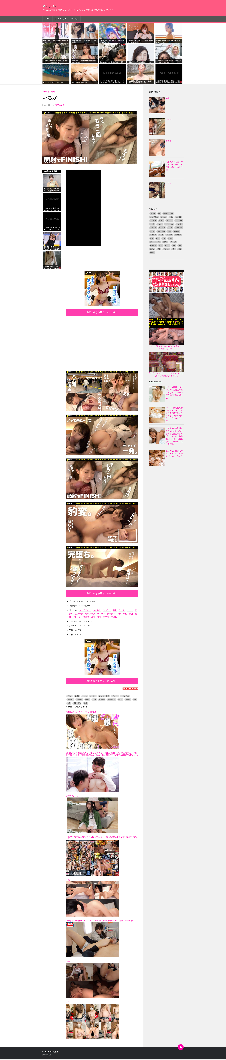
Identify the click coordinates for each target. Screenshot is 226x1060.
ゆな (68, 1002)
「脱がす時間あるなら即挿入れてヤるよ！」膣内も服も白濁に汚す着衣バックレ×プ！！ (102, 838)
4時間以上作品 (168, 213)
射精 (151, 238)
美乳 (180, 245)
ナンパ (160, 224)
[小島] (92, 980)
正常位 (170, 238)
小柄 (125, 614)
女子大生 (169, 234)
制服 (169, 231)
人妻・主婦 (161, 231)
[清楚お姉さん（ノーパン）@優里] (92, 731)
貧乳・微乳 (96, 617)
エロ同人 (74, 19)
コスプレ (169, 220)
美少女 (106, 617)
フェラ (170, 227)
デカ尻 (152, 224)
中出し (114, 617)
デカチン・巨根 (114, 614)
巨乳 (157, 238)
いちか (50, 97)
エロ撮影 (179, 217)
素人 (174, 245)
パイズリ (153, 227)
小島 (68, 961)
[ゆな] (92, 1021)
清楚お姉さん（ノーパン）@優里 (81, 712)
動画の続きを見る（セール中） (102, 312)
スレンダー (178, 220)
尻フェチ (79, 614)
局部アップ (90, 614)
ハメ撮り (97, 610)
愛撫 (163, 238)
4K (159, 213)
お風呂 (86, 617)
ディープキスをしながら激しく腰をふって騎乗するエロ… (166, 347)
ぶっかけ (107, 610)
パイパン (101, 614)
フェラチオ (178, 227)
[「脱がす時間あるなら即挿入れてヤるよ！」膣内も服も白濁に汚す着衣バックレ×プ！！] (92, 858)
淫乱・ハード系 (155, 242)
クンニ (130, 610)
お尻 (171, 217)
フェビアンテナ (60, 19)
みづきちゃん (72, 796)
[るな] (92, 899)
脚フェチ (166, 249)
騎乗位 (152, 252)
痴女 (160, 245)
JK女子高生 (154, 217)
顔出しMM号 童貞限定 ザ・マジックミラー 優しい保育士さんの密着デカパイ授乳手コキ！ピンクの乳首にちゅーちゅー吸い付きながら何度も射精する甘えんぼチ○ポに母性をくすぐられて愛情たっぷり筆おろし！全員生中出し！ (102, 754)
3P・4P (152, 213)
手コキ (122, 610)
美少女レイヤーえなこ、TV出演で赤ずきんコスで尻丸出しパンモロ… (166, 374)
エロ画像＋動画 (48, 92)
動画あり (177, 231)
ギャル (161, 220)
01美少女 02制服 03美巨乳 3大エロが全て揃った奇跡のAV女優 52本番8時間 (99, 921)
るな (68, 880)
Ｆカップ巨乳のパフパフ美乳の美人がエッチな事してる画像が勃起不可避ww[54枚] (174, 392)
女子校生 (178, 234)
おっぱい (164, 217)
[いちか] (90, 137)
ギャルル (49, 6)
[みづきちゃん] (92, 815)
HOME (47, 19)
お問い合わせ (47, 1055)
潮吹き (165, 242)
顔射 (115, 610)
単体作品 (153, 234)
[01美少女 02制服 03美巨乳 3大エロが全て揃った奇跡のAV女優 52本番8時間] (92, 939)
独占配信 (173, 242)
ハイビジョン (85, 610)
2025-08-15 (59, 105)
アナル (70, 696)
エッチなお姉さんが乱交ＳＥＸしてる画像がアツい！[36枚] (174, 453)
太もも (161, 234)
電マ (174, 249)
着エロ (167, 245)
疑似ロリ (153, 245)
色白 (69, 703)
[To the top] (181, 1047)
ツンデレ (77, 617)
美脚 (131, 614)
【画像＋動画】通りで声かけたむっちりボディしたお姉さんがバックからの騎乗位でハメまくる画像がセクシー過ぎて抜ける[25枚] (174, 436)
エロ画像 (153, 220)
